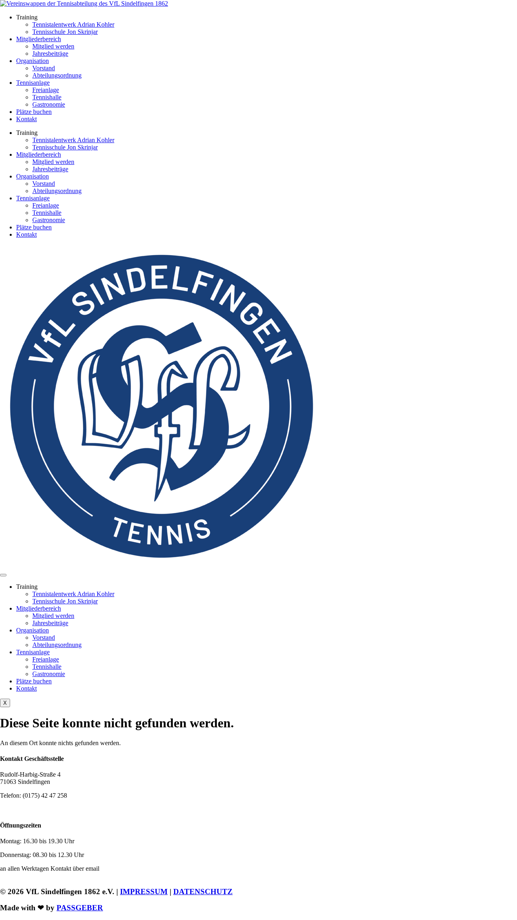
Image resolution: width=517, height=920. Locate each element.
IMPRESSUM (144, 891)
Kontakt (26, 119)
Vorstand (43, 68)
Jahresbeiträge (50, 53)
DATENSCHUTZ (203, 891)
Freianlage (45, 89)
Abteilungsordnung (57, 75)
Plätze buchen (34, 111)
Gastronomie (48, 104)
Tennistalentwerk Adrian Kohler (73, 24)
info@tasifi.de (39, 809)
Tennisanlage (33, 82)
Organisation (32, 60)
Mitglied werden (53, 46)
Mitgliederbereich (38, 39)
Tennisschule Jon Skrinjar (65, 31)
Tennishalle (46, 97)
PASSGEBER (80, 907)
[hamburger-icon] (3, 575)
